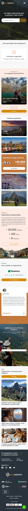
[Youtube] (10, 468)
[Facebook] (2, 468)
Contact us (24, 507)
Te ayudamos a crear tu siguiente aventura (9, 454)
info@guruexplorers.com (6, 460)
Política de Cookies (18, 496)
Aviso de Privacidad (10, 496)
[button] (24, 2)
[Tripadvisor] (14, 468)
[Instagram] (6, 468)
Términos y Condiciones (14, 498)
